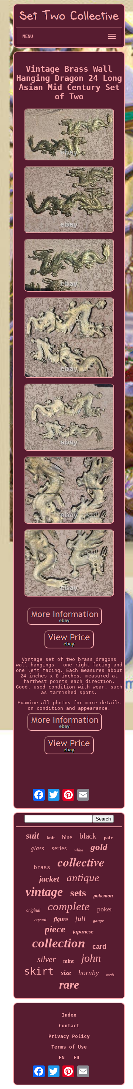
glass (37, 848)
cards (110, 975)
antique (82, 877)
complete (69, 906)
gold (99, 847)
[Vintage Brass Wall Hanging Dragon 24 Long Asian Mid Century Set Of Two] (69, 135)
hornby (88, 972)
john (91, 958)
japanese (83, 932)
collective (81, 862)
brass (42, 867)
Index (69, 1015)
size (66, 972)
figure (61, 919)
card (99, 946)
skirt (39, 971)
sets (78, 892)
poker (104, 909)
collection (58, 943)
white (78, 850)
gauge (98, 920)
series (59, 848)
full (80, 918)
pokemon (103, 895)
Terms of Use (69, 1047)
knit (51, 837)
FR (76, 1057)
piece (55, 929)
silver (46, 959)
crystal (40, 919)
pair (108, 837)
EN (62, 1057)
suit (32, 835)
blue (67, 837)
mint (68, 961)
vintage (44, 891)
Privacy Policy (69, 1036)
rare (69, 984)
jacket (49, 878)
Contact (69, 1025)
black (87, 836)
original (33, 910)
